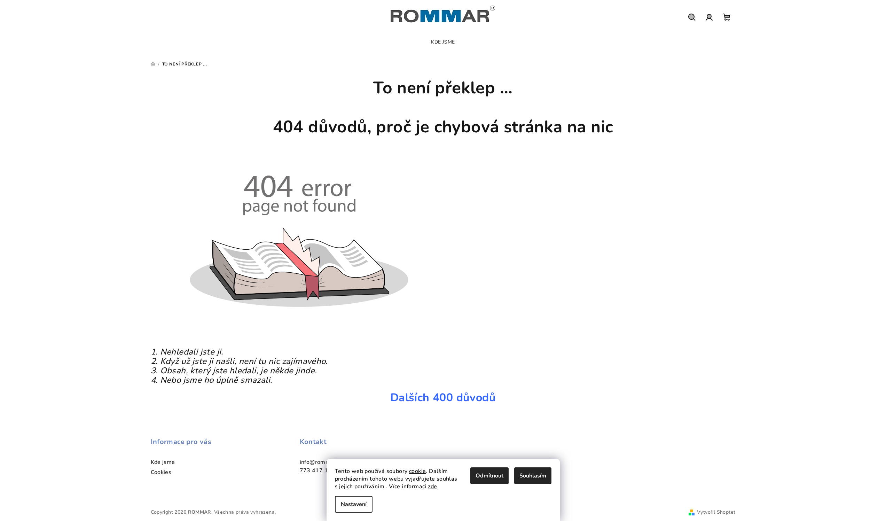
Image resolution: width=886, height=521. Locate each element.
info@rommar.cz (321, 462)
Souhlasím (532, 476)
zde (432, 486)
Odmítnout (489, 476)
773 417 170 (317, 470)
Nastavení (354, 504)
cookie (417, 471)
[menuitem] (442, 42)
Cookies (161, 472)
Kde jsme (163, 462)
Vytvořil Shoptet (716, 512)
